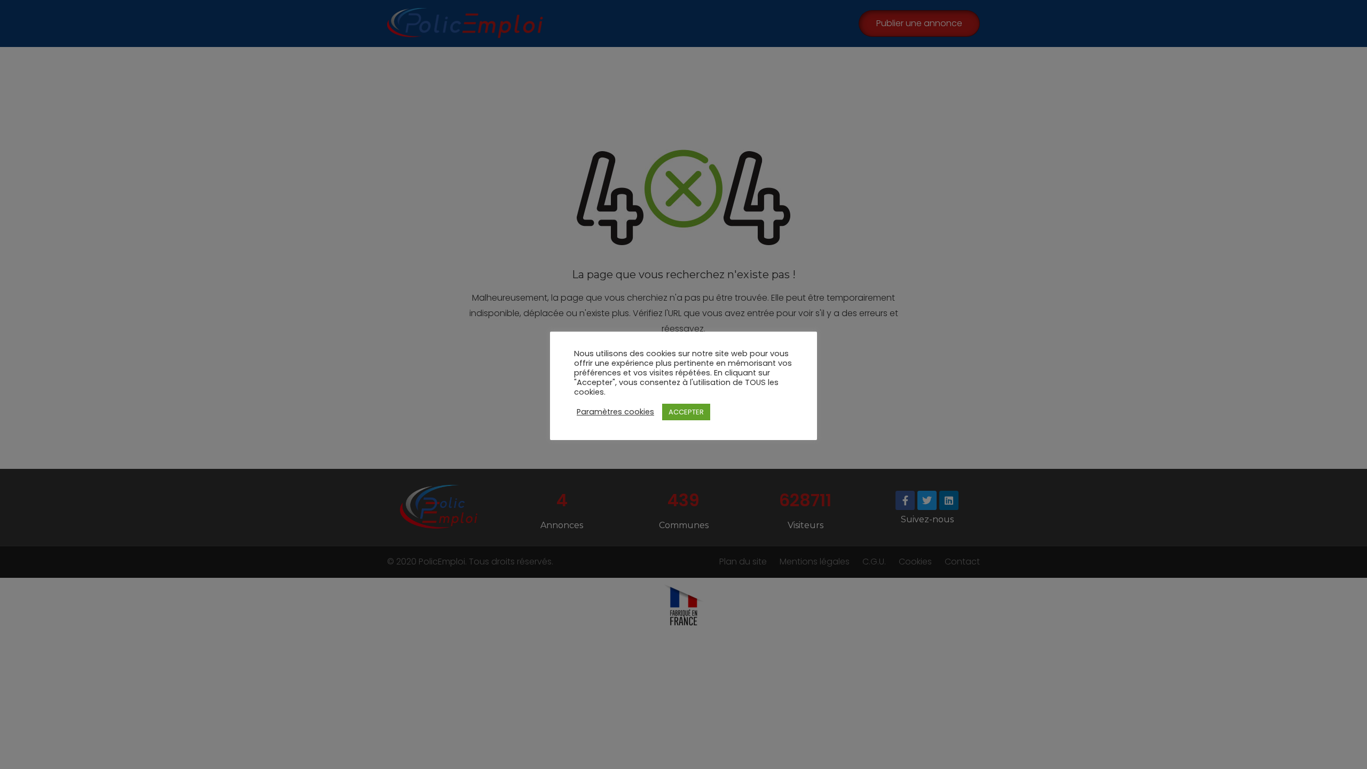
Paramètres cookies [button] (615, 412)
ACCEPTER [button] (686, 412)
